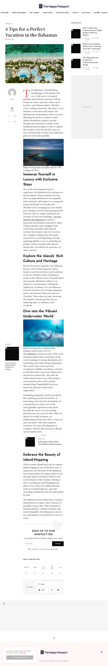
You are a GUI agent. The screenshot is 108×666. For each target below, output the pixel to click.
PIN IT (45, 152)
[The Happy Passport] (54, 6)
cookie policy (22, 653)
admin (12, 99)
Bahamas (31, 353)
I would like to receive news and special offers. (45, 549)
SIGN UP (58, 544)
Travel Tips (8, 23)
